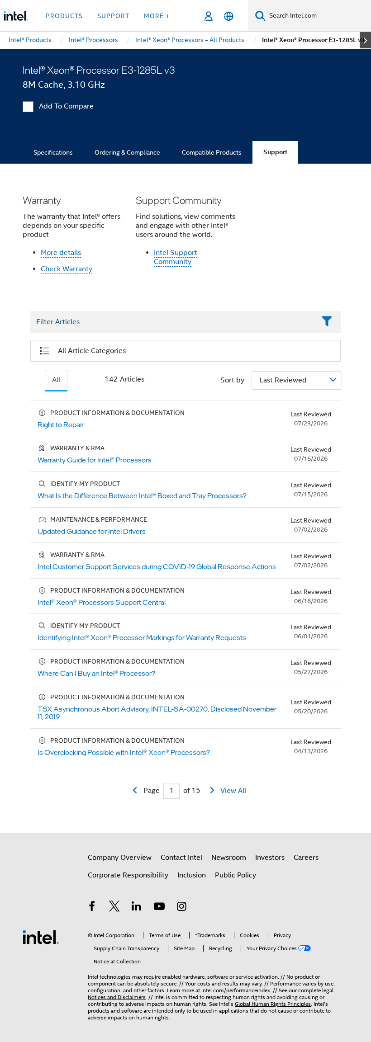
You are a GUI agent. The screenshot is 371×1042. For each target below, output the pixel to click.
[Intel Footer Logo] (41, 936)
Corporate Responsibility (128, 875)
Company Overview (120, 857)
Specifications (53, 152)
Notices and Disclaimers (117, 997)
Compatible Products (212, 152)
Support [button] (113, 16)
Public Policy (235, 875)
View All (233, 790)
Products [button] (64, 16)
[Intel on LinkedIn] (136, 908)
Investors (270, 857)
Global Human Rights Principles (273, 1003)
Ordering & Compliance (127, 152)
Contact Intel (181, 857)
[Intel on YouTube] (159, 908)
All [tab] (56, 379)
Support (275, 152)
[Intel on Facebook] (92, 908)
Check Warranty (66, 268)
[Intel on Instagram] (181, 908)
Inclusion (191, 875)
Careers (306, 857)
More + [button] (157, 16)
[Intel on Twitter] (114, 908)
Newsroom (228, 857)
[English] (229, 16)
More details (61, 252)
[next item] (365, 40)
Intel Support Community (175, 257)
